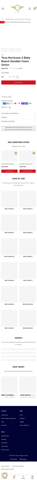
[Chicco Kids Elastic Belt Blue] (9, 155)
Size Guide (22, 418)
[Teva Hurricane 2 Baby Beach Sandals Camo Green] (18, 33)
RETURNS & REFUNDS (8, 121)
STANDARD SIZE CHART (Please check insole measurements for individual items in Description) (18, 128)
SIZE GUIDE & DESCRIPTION (9, 113)
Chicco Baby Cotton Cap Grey (25, 164)
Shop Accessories (5, 449)
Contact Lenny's (4, 415)
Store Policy (4, 425)
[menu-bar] (3, 8)
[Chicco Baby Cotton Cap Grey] (27, 155)
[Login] (29, 8)
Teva (2, 54)
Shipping (22, 422)
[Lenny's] (17, 8)
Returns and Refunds (24, 425)
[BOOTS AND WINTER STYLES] (27, 384)
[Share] (9, 107)
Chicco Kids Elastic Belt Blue (7, 164)
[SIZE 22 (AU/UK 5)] (27, 246)
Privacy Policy (5, 466)
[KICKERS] (9, 384)
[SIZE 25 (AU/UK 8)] (9, 294)
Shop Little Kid (4, 446)
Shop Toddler (4, 442)
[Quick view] (15, 153)
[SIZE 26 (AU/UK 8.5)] (27, 294)
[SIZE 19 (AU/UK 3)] (9, 222)
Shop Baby (3, 439)
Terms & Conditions (18, 466)
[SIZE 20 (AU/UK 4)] (27, 222)
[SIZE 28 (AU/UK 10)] (27, 318)
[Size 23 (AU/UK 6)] (9, 270)
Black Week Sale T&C (7, 469)
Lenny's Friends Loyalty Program (8, 418)
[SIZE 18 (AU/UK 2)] (27, 198)
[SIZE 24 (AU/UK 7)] (27, 270)
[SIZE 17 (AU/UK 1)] (9, 198)
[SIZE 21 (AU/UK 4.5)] (9, 246)
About (2, 422)
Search (21, 415)
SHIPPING (4, 117)
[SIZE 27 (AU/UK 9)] (9, 318)
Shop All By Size (5, 436)
